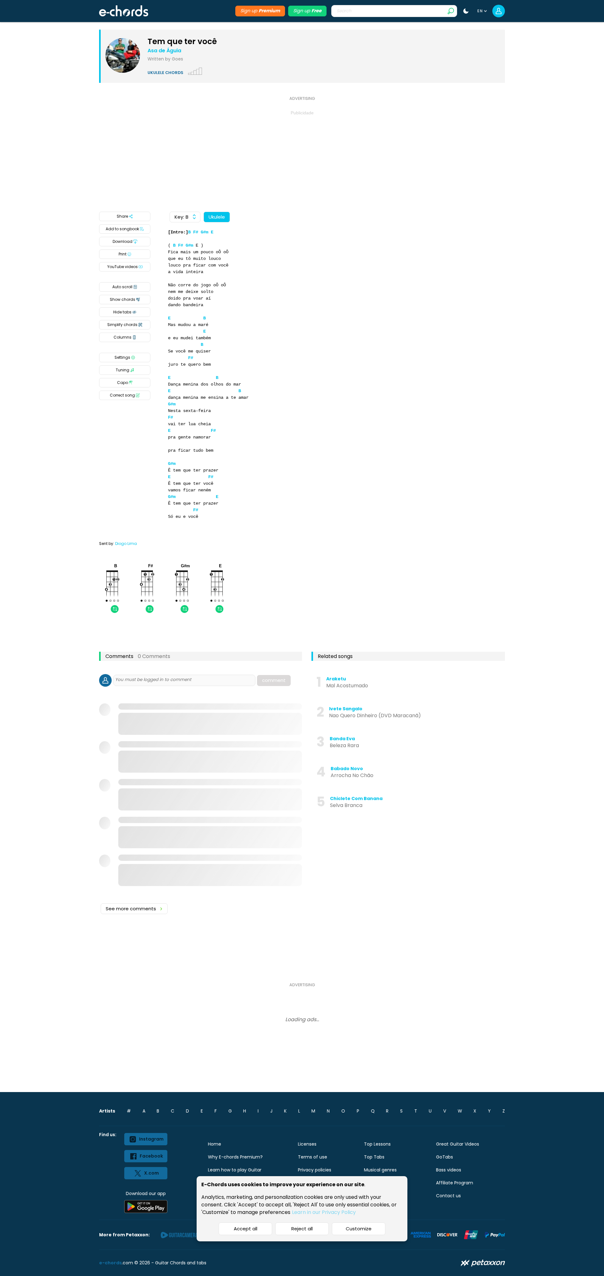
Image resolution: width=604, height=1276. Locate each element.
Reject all (302, 1228)
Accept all (245, 1228)
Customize (359, 1228)
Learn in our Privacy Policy (324, 1212)
